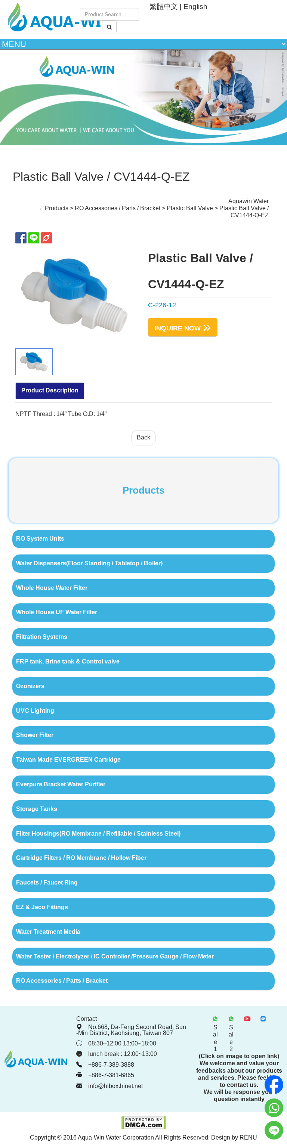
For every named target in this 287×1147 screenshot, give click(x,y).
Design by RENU (234, 1137)
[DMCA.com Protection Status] (143, 1127)
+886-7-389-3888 (111, 1064)
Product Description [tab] (49, 390)
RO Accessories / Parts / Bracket (118, 208)
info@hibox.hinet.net (115, 1086)
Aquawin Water (248, 201)
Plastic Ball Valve (190, 208)
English (195, 6)
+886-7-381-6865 (111, 1075)
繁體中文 (163, 6)
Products (56, 208)
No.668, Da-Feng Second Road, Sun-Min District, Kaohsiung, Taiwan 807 (131, 1030)
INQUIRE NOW (177, 328)
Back (143, 437)
